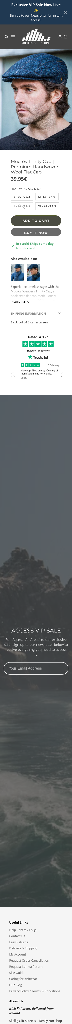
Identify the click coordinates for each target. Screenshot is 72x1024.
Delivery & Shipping (23, 948)
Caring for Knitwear (23, 979)
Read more (18, 302)
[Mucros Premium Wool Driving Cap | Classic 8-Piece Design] (34, 274)
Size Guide (16, 973)
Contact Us (17, 936)
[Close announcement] (65, 12)
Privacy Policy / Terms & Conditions (34, 991)
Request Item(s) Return (26, 967)
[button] (34, 146)
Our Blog (15, 985)
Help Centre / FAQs (22, 930)
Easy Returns (18, 942)
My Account (17, 954)
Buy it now (36, 233)
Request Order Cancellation (29, 960)
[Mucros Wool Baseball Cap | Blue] (18, 274)
